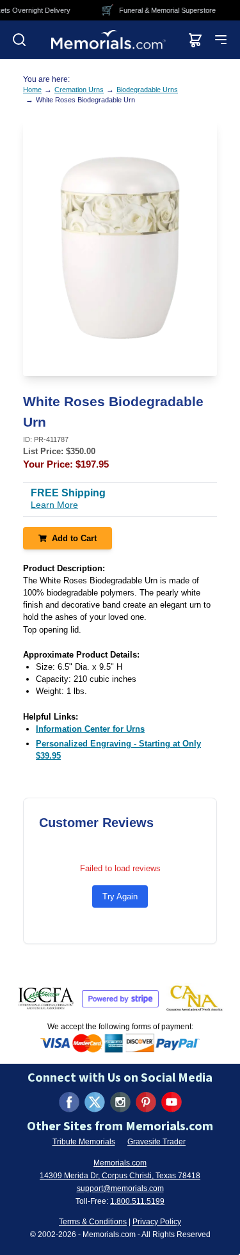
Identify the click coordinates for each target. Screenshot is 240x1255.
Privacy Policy (156, 1221)
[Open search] (19, 39)
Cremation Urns (79, 89)
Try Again (120, 896)
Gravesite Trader (156, 1141)
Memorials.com (120, 1162)
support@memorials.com (120, 1188)
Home (32, 89)
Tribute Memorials (83, 1141)
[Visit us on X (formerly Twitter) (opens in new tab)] (94, 1102)
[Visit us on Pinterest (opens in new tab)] (146, 1102)
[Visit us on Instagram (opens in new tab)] (120, 1102)
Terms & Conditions (93, 1221)
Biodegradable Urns (147, 89)
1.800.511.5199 (137, 1201)
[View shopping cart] (195, 39)
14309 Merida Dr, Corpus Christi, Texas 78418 (120, 1175)
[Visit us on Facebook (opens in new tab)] (69, 1102)
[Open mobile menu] (221, 39)
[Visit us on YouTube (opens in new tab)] (171, 1102)
